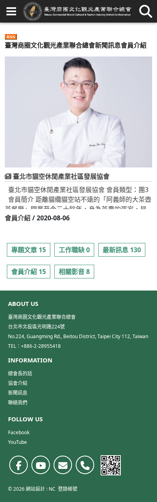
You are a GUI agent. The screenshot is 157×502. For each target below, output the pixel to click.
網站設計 (35, 488)
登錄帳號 (67, 488)
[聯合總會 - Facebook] (18, 465)
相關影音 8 (74, 271)
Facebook (18, 432)
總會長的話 (20, 373)
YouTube (17, 442)
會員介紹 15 (28, 271)
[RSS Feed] (11, 35)
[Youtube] (40, 465)
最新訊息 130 (122, 249)
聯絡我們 (17, 402)
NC (52, 488)
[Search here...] (145, 11)
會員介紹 (18, 217)
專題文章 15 (28, 249)
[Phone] (85, 465)
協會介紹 (17, 383)
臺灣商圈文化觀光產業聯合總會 (50, 45)
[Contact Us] (63, 465)
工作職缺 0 (74, 249)
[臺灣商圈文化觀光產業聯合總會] (77, 11)
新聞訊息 (108, 45)
